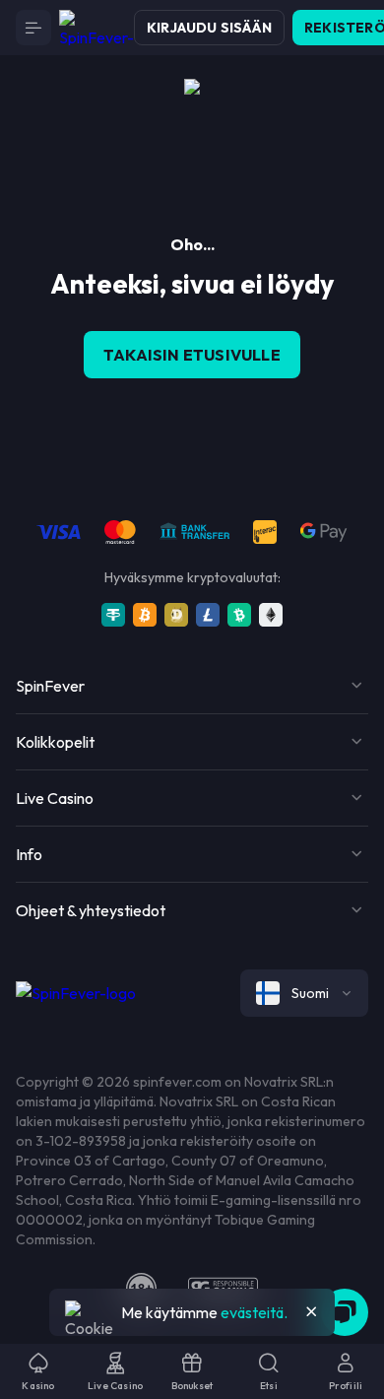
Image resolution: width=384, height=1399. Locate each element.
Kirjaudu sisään (209, 27)
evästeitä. (254, 1312)
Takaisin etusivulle (192, 355)
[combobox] (304, 993)
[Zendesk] (344, 1312)
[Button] (33, 27)
